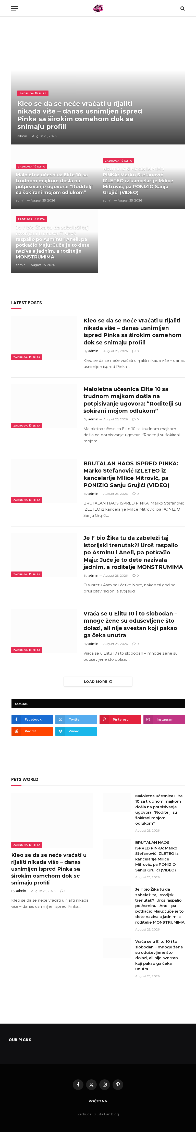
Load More (95, 681)
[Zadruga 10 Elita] (98, 8)
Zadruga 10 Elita (32, 93)
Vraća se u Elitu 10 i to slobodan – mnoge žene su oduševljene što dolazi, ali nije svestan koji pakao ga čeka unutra (130, 624)
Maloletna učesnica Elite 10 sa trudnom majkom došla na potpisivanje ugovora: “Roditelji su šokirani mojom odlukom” (54, 183)
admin (22, 136)
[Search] (182, 8)
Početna (98, 1101)
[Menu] (14, 8)
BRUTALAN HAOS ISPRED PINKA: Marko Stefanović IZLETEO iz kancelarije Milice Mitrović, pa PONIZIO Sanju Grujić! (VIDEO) (138, 180)
